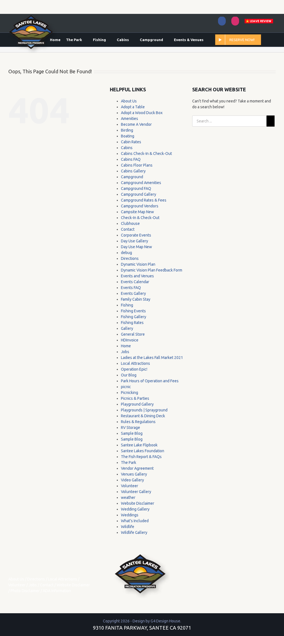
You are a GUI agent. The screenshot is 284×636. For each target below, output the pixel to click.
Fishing (127, 305)
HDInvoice (129, 340)
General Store (133, 334)
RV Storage (130, 427)
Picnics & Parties (135, 398)
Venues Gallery (134, 474)
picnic (126, 386)
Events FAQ (131, 287)
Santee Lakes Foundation (142, 451)
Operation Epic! (134, 369)
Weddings (129, 515)
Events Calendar (135, 282)
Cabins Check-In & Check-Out (146, 153)
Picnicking (129, 392)
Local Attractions (135, 363)
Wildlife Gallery (134, 532)
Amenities (129, 118)
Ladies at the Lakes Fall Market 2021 (152, 357)
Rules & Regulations (138, 421)
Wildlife (127, 526)
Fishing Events (133, 311)
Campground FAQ (136, 188)
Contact (128, 229)
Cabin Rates (131, 142)
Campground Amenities (141, 182)
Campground (132, 177)
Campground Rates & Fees (143, 200)
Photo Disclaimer (25, 591)
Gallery (127, 328)
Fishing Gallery (133, 317)
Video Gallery (132, 480)
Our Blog (128, 375)
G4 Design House (165, 621)
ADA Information (57, 591)
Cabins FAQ (131, 159)
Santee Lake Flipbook (139, 445)
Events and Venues (137, 276)
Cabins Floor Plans (137, 165)
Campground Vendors (139, 206)
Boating (127, 136)
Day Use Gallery (134, 241)
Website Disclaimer (137, 503)
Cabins (127, 147)
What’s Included (135, 521)
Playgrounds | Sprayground (144, 410)
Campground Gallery (138, 194)
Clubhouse (130, 223)
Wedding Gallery (135, 509)
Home (126, 346)
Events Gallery (133, 293)
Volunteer (129, 486)
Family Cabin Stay (135, 299)
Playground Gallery (137, 404)
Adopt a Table (133, 107)
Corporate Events (136, 235)
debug (126, 252)
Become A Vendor (136, 124)
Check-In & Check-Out (140, 217)
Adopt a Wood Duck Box (142, 112)
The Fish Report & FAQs (141, 456)
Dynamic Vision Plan (138, 264)
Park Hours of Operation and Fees (150, 381)
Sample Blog (132, 433)
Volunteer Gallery (136, 491)
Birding (127, 130)
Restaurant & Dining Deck (143, 416)
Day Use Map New (136, 247)
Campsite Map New (137, 212)
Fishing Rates (132, 322)
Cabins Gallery (133, 171)
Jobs (125, 352)
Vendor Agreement (137, 468)
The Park (128, 462)
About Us (129, 101)
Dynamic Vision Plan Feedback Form (151, 270)
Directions (130, 258)
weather (128, 497)
